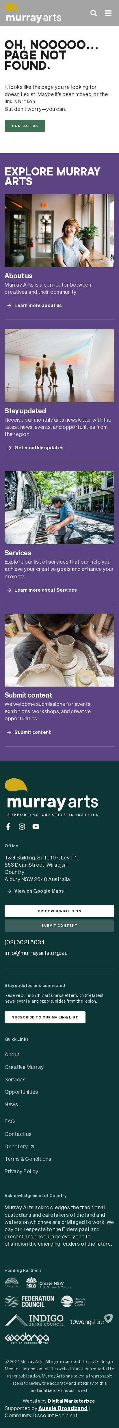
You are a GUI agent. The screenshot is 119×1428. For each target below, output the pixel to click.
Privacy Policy (21, 1171)
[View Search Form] (93, 13)
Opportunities (21, 1092)
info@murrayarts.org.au (36, 953)
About (12, 1054)
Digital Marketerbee (71, 1401)
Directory (16, 1146)
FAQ (10, 1121)
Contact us (18, 1134)
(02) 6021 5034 (25, 942)
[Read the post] (59, 230)
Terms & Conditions (28, 1159)
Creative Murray (24, 1067)
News (11, 1104)
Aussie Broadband (63, 1408)
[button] (25, 126)
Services (15, 1079)
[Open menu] (108, 13)
